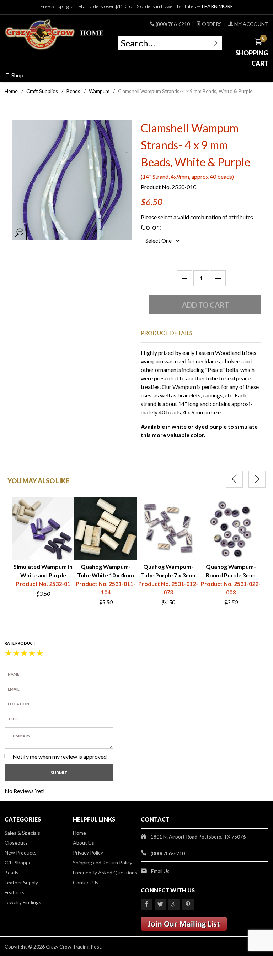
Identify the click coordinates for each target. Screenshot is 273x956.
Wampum (99, 91)
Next (257, 479)
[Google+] (174, 904)
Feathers (15, 892)
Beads (73, 91)
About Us (83, 843)
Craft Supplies (42, 91)
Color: (151, 226)
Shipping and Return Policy (102, 862)
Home (11, 91)
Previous (234, 479)
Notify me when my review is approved (59, 756)
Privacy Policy (88, 853)
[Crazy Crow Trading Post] (54, 34)
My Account (250, 24)
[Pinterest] (188, 904)
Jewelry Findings (23, 902)
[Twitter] (160, 904)
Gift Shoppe (18, 862)
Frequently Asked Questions (105, 872)
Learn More (217, 6)
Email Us (160, 871)
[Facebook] (146, 904)
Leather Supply (21, 882)
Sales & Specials (22, 833)
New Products (21, 853)
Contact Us (85, 882)
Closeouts (16, 843)
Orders (211, 24)
